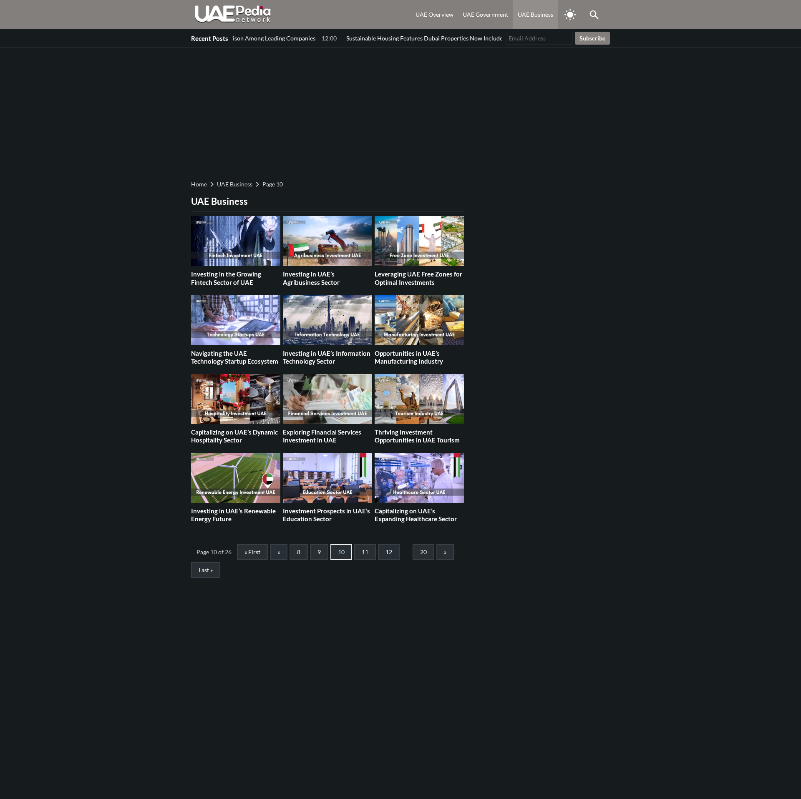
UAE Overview (434, 14)
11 (365, 551)
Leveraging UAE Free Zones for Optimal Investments (418, 278)
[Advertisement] (400, 112)
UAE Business (535, 14)
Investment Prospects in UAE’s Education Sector (326, 515)
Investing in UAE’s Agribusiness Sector (311, 278)
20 (423, 551)
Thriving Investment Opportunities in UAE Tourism (417, 436)
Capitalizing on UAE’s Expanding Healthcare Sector (416, 515)
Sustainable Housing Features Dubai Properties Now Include (389, 38)
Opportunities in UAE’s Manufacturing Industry (409, 357)
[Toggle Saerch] (594, 14)
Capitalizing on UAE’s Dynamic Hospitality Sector (234, 436)
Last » (206, 569)
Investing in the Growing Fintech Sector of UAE (226, 278)
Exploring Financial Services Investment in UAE (322, 436)
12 (388, 551)
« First (252, 551)
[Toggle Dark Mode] (570, 14)
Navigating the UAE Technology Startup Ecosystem (234, 357)
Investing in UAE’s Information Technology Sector (326, 357)
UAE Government (485, 14)
